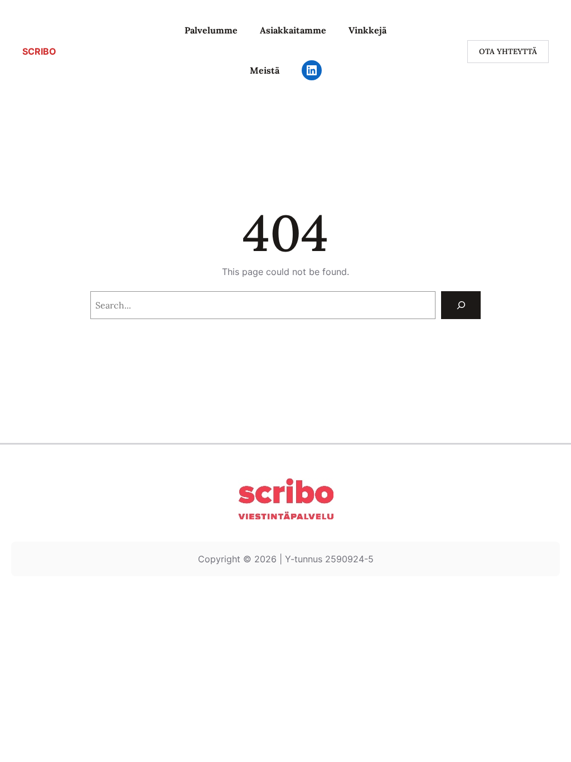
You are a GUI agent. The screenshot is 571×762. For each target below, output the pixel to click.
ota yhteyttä (508, 51)
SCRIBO (39, 51)
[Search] (461, 305)
